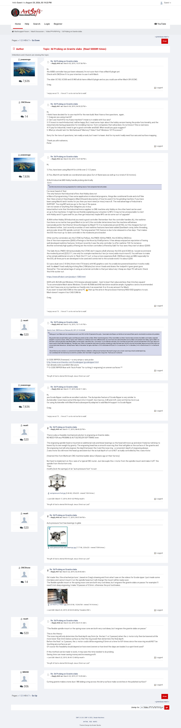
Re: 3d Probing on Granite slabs (64, 61)
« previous (159, 37)
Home (18, 24)
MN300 (26, 672)
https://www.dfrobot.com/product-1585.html (66, 277)
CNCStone (25, 102)
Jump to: (135, 707)
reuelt (25, 320)
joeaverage (25, 59)
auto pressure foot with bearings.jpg (63, 547)
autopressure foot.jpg (57, 493)
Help (27, 24)
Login (47, 24)
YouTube (161, 24)
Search (36, 24)
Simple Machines (98, 717)
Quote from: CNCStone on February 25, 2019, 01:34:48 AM (66, 330)
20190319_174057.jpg (58, 605)
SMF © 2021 (89, 717)
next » (166, 37)
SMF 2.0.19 (79, 717)
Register (58, 24)
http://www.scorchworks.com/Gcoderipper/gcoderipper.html (73, 362)
